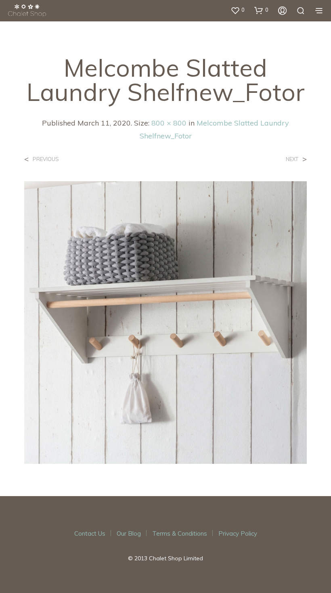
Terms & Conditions (179, 533)
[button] (237, 10)
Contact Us (89, 533)
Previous (46, 159)
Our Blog (129, 533)
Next (292, 159)
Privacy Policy (237, 533)
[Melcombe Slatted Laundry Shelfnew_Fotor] (165, 322)
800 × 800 (168, 123)
